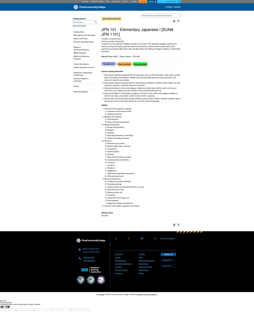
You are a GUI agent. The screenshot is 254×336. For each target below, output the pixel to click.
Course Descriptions (81, 64)
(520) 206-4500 (88, 257)
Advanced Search (79, 25)
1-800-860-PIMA (89, 261)
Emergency (119, 273)
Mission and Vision (81, 38)
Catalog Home (79, 32)
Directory (125, 1)
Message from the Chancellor (84, 35)
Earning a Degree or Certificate (81, 79)
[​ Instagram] (154, 238)
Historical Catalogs (81, 91)
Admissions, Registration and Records (83, 73)
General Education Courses (84, 67)
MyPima (151, 1)
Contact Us (119, 254)
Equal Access (143, 264)
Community (85, 1)
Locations (118, 267)
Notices (141, 273)
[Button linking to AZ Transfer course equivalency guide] (108, 65)
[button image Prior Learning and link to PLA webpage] (140, 65)
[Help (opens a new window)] (178, 21)
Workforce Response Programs (81, 57)
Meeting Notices (120, 260)
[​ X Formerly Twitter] (128, 238)
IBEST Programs (80, 53)
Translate (142, 1)
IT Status (142, 254)
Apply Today (166, 266)
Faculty (76, 86)
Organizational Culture (146, 260)
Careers (118, 257)
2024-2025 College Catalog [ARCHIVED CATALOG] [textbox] (157, 15)
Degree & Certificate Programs (81, 48)
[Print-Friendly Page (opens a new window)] (174, 21)
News (141, 257)
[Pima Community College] (89, 7)
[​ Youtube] (141, 238)
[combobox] (161, 15)
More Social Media (167, 238)
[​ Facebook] (116, 238)
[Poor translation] (7, 307)
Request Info (116, 1)
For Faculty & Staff (145, 267)
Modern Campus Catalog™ (147, 294)
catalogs (101, 294)
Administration (144, 270)
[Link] (124, 65)
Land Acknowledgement (123, 264)
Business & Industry (97, 1)
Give (107, 1)
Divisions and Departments (84, 41)
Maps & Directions (121, 270)
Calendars (134, 1)
